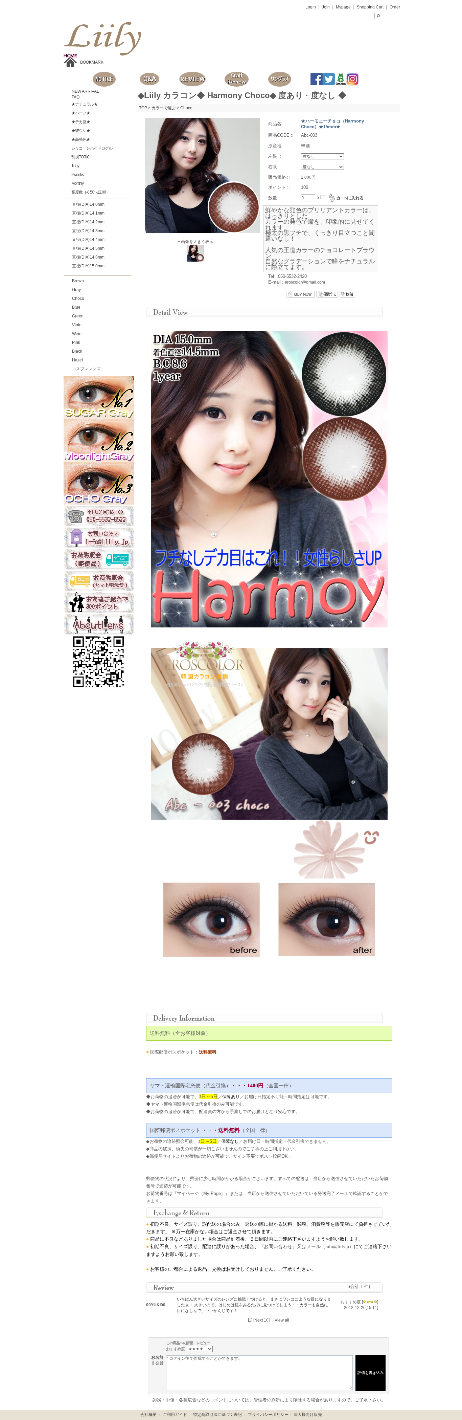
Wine (77, 333)
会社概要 (148, 1414)
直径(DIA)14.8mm (88, 257)
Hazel (77, 360)
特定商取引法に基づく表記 (217, 1414)
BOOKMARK (91, 62)
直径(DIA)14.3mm (88, 230)
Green (78, 316)
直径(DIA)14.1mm (88, 213)
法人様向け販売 (308, 1414)
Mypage (343, 7)
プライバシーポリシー (268, 1414)
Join (326, 7)
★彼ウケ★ (80, 130)
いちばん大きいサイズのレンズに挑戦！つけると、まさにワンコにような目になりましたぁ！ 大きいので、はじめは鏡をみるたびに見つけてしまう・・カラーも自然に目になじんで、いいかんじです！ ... (254, 1305)
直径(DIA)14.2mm (88, 222)
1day (75, 165)
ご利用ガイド (175, 1414)
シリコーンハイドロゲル (91, 148)
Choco (78, 298)
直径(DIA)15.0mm (88, 266)
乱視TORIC (80, 157)
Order (395, 7)
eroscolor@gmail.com (305, 282)
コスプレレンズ (86, 369)
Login (310, 7)
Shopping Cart (370, 7)
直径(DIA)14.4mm (88, 239)
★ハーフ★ (80, 113)
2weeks (77, 174)
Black (77, 351)
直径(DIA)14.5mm (88, 248)
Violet (77, 325)
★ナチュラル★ (84, 104)
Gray (76, 289)
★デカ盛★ (80, 121)
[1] (250, 1320)
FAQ (75, 97)
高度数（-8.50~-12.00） (90, 192)
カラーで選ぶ (164, 108)
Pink (76, 342)
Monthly (77, 183)
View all (282, 1320)
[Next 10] (261, 1320)
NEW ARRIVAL (85, 91)
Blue (76, 307)
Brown (78, 281)
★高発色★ (80, 139)
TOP (143, 108)
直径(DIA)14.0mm (88, 204)
